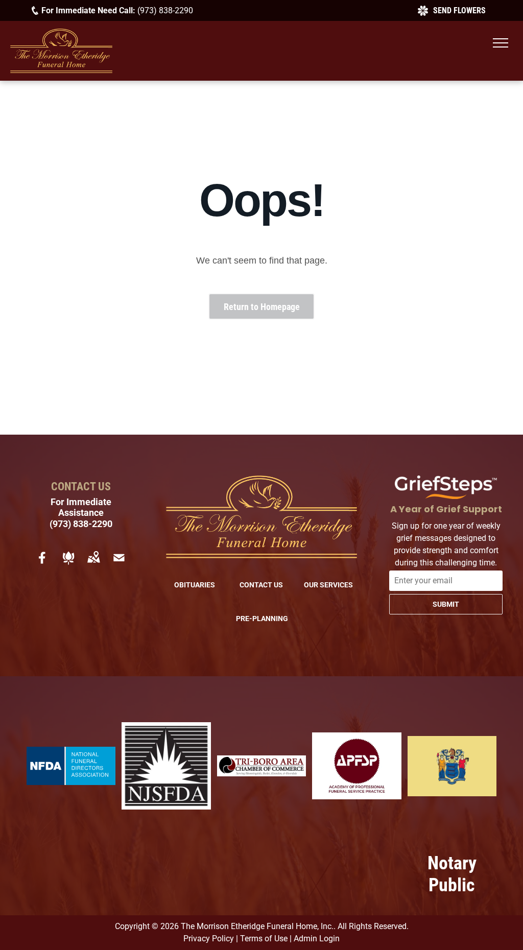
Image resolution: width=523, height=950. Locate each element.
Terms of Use (264, 938)
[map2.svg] (93, 564)
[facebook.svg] (42, 564)
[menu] (500, 43)
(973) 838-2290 (165, 10)
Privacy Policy (208, 938)
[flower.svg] (68, 564)
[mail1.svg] (119, 564)
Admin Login (317, 938)
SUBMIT (446, 604)
